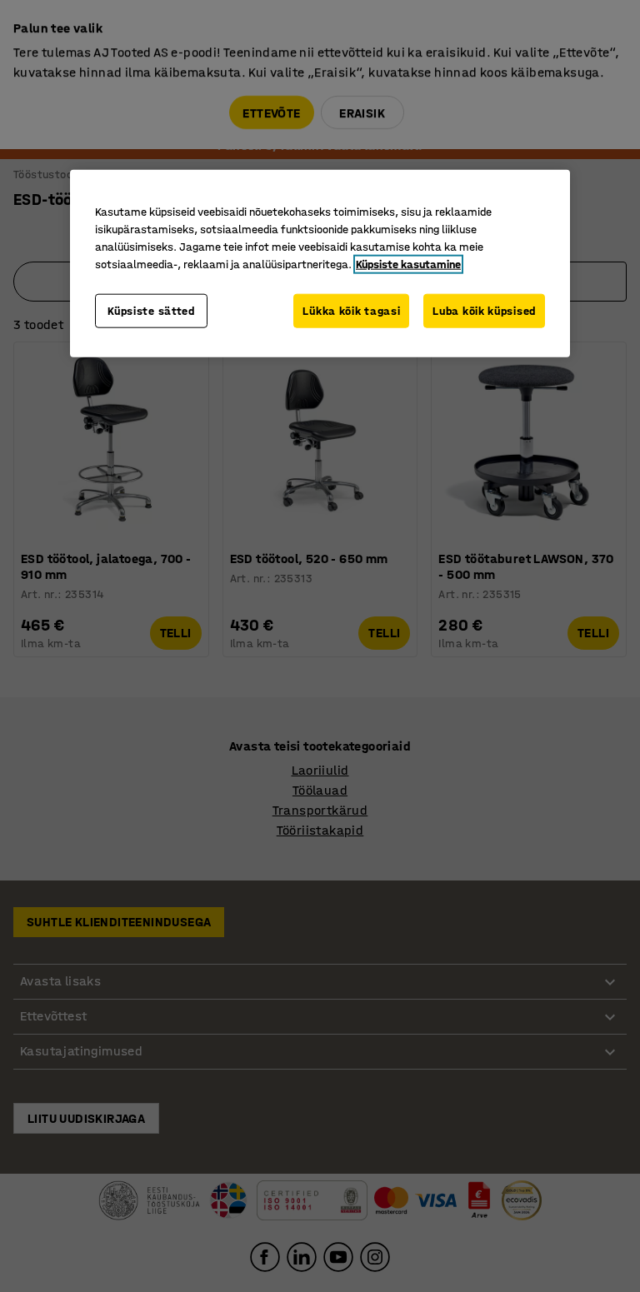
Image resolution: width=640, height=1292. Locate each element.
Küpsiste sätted (151, 310)
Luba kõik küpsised (484, 310)
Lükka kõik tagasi (351, 310)
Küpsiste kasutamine (408, 264)
